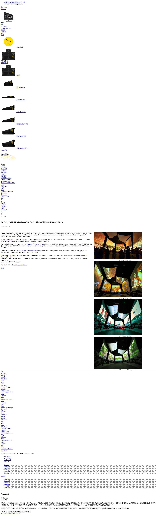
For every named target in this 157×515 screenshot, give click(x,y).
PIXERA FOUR (21, 136)
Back (2, 268)
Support (3, 389)
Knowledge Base (6, 181)
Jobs (2, 198)
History (3, 375)
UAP (2, 35)
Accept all (4, 511)
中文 (2, 208)
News (2, 184)
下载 (2, 174)
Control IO (4, 169)
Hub (2, 33)
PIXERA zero (20, 87)
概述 (17, 75)
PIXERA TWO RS (22, 124)
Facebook (7, 466)
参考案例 (4, 172)
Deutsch (3, 204)
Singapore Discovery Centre (35, 244)
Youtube (6, 465)
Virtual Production (6, 28)
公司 (2, 371)
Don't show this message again (13, 4)
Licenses (3, 31)
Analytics (5, 500)
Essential (5, 498)
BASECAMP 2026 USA (8, 183)
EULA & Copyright (6, 399)
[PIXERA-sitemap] (1, 214)
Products (3, 9)
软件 (2, 24)
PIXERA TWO (21, 112)
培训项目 (4, 176)
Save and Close (26, 511)
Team (2, 190)
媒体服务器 (4, 63)
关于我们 (4, 373)
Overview (3, 26)
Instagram (7, 471)
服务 (2, 397)
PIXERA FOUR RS (22, 148)
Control (3, 165)
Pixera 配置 (4, 150)
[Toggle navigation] (6, 7)
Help (2, 199)
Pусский (3, 206)
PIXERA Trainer (5, 179)
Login (2, 401)
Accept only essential (14, 511)
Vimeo (6, 468)
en (1, 210)
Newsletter (4, 193)
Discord (6, 473)
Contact (3, 402)
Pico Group (10, 239)
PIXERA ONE (20, 99)
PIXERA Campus (6, 178)
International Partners (7, 191)
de (3, 210)
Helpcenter (19, 47)
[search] (1, 211)
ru (5, 210)
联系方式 (4, 186)
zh (1, 201)
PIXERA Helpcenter (7, 392)
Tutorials (3, 395)
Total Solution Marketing (34, 250)
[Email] (1, 213)
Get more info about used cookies (10, 513)
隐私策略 (4, 378)
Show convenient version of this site (14, 2)
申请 (2, 188)
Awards (3, 377)
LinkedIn (7, 470)
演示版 (3, 30)
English (3, 203)
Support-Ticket (5, 196)
